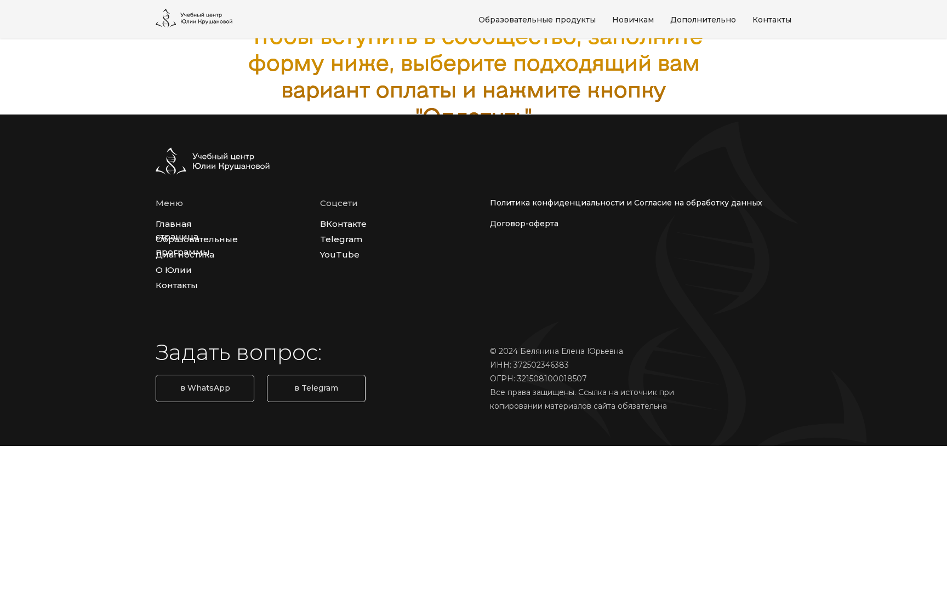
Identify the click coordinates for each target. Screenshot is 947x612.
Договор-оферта (524, 223)
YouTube (340, 254)
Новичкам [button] (633, 20)
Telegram (341, 239)
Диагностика (185, 254)
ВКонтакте (343, 224)
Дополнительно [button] (703, 20)
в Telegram (316, 388)
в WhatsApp (205, 388)
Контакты (771, 20)
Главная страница (177, 230)
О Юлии (174, 270)
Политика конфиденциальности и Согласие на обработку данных (626, 203)
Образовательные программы (197, 245)
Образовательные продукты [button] (537, 20)
